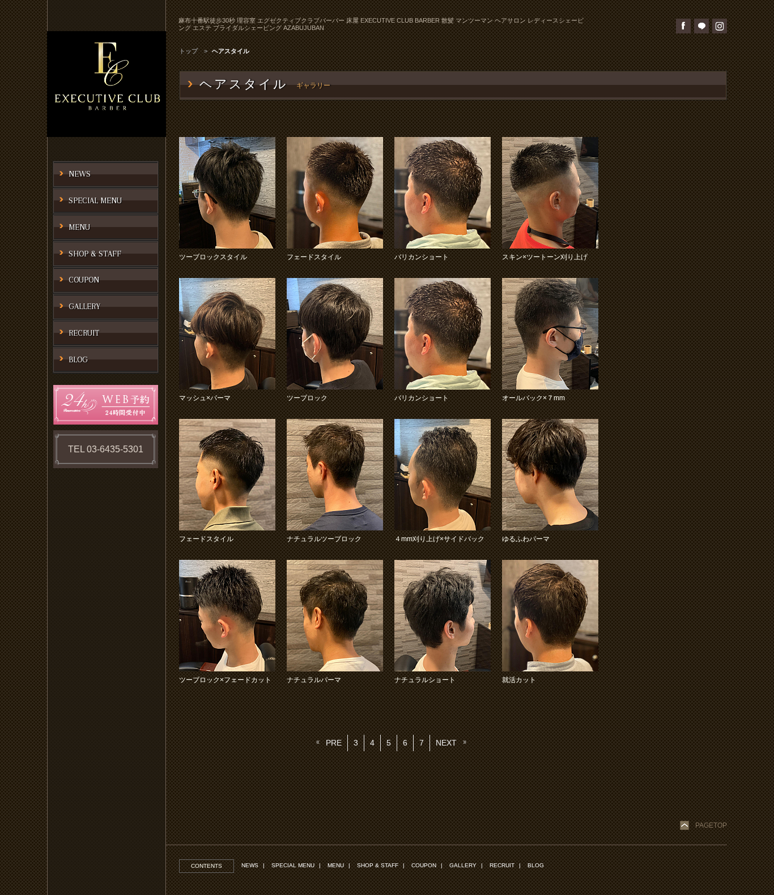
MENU (336, 865)
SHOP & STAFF (377, 865)
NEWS (249, 865)
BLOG (536, 865)
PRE (334, 742)
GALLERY (463, 865)
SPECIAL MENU (292, 865)
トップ (188, 51)
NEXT (446, 742)
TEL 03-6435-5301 (105, 449)
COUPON (423, 865)
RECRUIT (502, 865)
